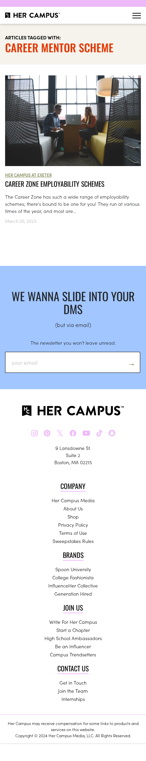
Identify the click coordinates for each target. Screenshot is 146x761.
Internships (73, 698)
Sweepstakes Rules (73, 541)
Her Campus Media (73, 500)
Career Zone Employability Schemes (54, 184)
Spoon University (73, 569)
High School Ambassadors (73, 638)
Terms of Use (73, 532)
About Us (73, 508)
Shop (73, 516)
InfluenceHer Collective (73, 585)
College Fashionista (73, 577)
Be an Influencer (73, 646)
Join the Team (73, 690)
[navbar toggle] (136, 15)
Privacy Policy (73, 524)
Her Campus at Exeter (28, 174)
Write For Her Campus (73, 621)
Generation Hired (73, 593)
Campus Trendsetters (73, 654)
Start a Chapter (73, 630)
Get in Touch (73, 682)
